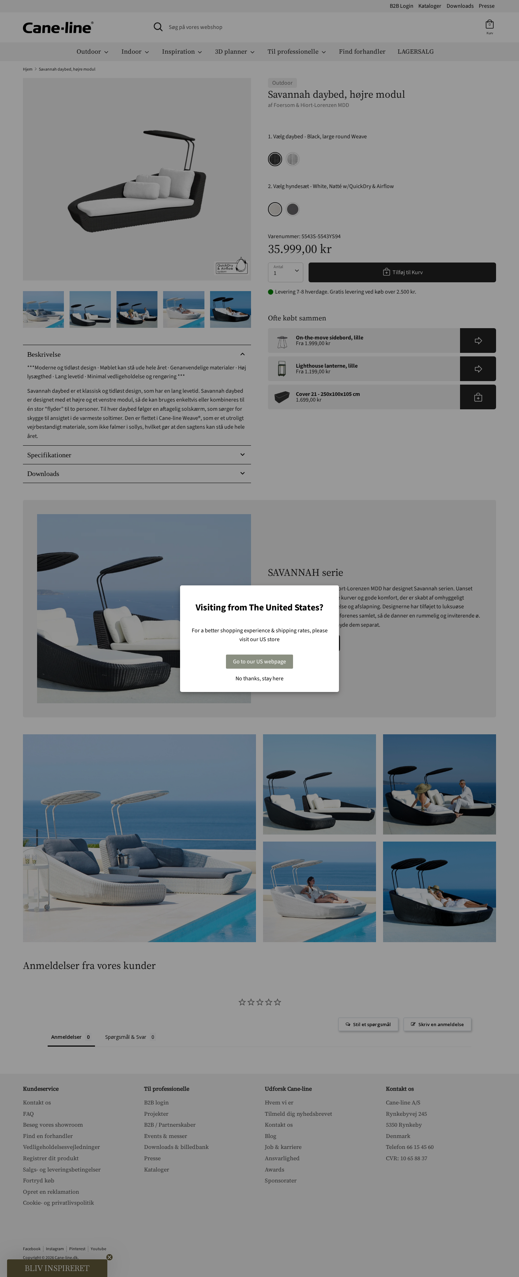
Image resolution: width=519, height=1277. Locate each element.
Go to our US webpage (259, 661)
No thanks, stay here (259, 678)
